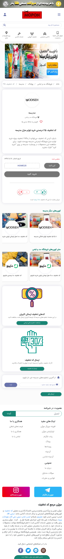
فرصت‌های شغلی (16, 426)
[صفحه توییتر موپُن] (28, 550)
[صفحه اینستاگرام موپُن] (43, 550)
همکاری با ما (16, 431)
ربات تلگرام (48, 436)
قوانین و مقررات (48, 478)
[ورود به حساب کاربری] (5, 14)
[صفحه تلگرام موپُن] (36, 550)
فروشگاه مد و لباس (44, 84)
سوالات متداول (48, 473)
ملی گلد (13, 517)
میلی (19, 517)
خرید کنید (32, 174)
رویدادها (48, 446)
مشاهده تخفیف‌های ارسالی (32, 323)
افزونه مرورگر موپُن (48, 426)
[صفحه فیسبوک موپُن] (20, 550)
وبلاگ (48, 441)
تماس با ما (16, 436)
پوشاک (30, 84)
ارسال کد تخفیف (32, 368)
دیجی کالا (11, 513)
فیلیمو (39, 517)
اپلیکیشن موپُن (48, 431)
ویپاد (60, 520)
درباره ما (48, 468)
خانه (57, 84)
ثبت (11, 385)
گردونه (48, 451)
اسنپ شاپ (26, 517)
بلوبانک (6, 517)
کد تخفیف (8, 510)
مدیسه (21, 84)
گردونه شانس (48, 456)
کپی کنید (52, 165)
